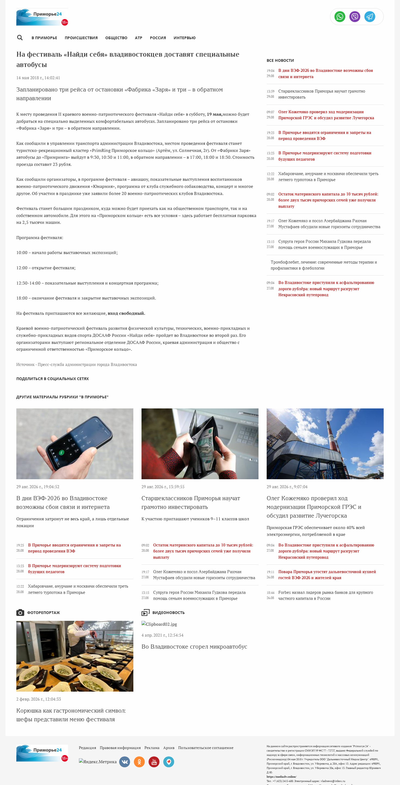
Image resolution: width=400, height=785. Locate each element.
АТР (138, 37)
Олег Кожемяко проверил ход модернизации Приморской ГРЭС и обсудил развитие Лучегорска (314, 507)
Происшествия (81, 37)
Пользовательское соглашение (205, 747)
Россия (158, 37)
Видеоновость (168, 612)
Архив (168, 747)
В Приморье (44, 37)
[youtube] (154, 761)
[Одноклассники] (139, 761)
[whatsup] (339, 16)
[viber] (354, 16)
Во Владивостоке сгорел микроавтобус (194, 646)
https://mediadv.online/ (281, 776)
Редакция (87, 747)
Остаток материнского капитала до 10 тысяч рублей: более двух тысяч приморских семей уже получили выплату (328, 200)
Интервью (185, 37)
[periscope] (168, 761)
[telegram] (369, 16)
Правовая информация (120, 747)
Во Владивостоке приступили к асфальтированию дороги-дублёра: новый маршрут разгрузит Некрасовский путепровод (326, 288)
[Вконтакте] (124, 761)
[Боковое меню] (19, 37)
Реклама (151, 747)
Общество (116, 37)
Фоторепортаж (43, 612)
